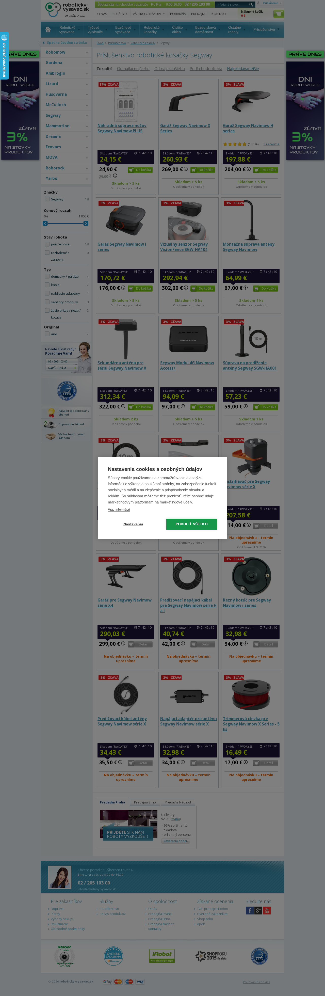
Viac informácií (119, 509)
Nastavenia (133, 524)
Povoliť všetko (192, 524)
